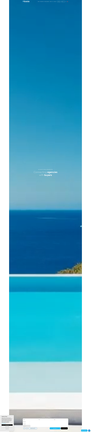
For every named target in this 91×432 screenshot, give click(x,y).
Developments (46, 1)
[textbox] (30, 419)
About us (51, 1)
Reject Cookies (7, 428)
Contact (54, 1)
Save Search (54, 428)
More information (4, 423)
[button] (89, 430)
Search (64, 428)
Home (39, 1)
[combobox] (30, 419)
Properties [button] (42, 1)
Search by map (32, 428)
